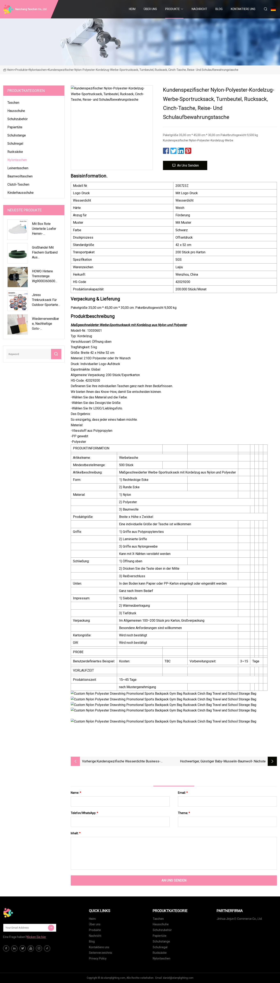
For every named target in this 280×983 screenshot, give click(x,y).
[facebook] (6, 948)
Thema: (184, 813)
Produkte (172, 9)
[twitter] (22, 948)
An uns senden (188, 165)
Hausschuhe (16, 111)
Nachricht (199, 9)
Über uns (150, 9)
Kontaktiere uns (243, 9)
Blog (219, 9)
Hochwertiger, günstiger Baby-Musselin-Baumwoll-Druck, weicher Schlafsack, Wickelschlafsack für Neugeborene (216, 761)
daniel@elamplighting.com (178, 977)
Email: (183, 792)
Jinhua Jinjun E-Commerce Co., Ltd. (239, 918)
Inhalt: (76, 833)
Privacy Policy (98, 958)
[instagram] (39, 948)
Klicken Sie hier (36, 937)
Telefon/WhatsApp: (84, 813)
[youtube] (31, 948)
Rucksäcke (15, 152)
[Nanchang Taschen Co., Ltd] (23, 913)
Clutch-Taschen (18, 184)
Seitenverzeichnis (100, 952)
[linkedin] (14, 948)
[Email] (51, 928)
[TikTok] (47, 948)
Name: (76, 792)
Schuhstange (16, 135)
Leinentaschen (17, 168)
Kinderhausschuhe (20, 193)
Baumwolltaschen (20, 176)
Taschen (13, 103)
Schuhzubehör (17, 119)
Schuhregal (15, 143)
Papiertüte (14, 127)
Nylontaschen (38, 69)
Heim (132, 9)
